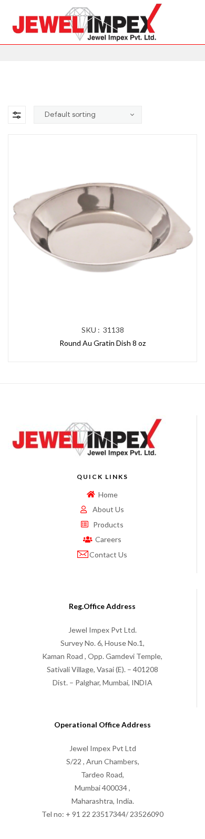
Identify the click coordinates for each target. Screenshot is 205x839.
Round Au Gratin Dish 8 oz (102, 342)
